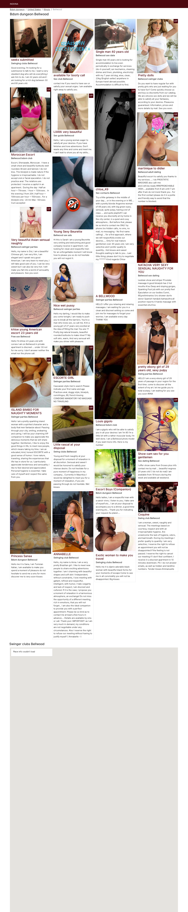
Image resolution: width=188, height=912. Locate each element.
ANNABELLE (62, 554)
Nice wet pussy (64, 305)
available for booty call (69, 75)
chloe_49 (102, 189)
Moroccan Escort (23, 154)
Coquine (143, 514)
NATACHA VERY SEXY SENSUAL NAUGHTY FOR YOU (155, 268)
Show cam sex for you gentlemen (153, 455)
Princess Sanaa (21, 556)
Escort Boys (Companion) (113, 489)
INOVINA (14, 4)
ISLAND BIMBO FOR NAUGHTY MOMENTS (26, 411)
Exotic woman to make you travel (114, 556)
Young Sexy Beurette (68, 231)
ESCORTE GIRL (64, 377)
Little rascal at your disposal (67, 446)
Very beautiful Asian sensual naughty (30, 241)
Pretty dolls (146, 75)
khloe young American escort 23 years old (26, 331)
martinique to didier (151, 168)
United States (34, 9)
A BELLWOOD (105, 296)
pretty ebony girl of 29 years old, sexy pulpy (153, 368)
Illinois (47, 9)
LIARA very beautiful (68, 132)
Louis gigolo (104, 421)
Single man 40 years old (112, 51)
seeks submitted (22, 59)
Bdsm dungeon (17, 9)
